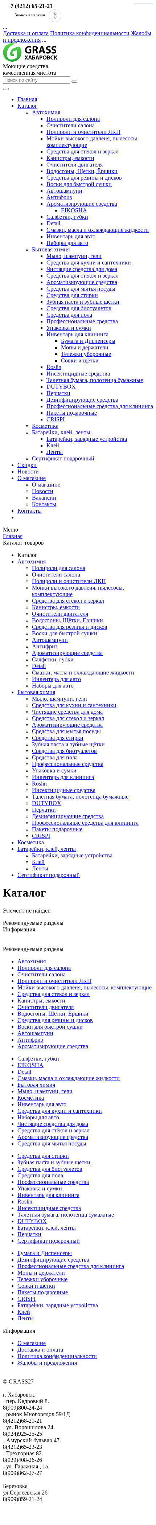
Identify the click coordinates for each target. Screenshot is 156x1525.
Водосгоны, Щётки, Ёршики (82, 171)
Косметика (45, 426)
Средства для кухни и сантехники (88, 262)
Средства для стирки (72, 295)
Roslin (53, 367)
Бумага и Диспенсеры (88, 341)
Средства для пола (69, 315)
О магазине (31, 478)
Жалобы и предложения (47, 1363)
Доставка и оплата (26, 33)
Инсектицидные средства (78, 373)
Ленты (54, 452)
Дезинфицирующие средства (82, 400)
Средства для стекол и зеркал (82, 151)
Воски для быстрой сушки (79, 184)
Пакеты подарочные (71, 413)
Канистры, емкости (70, 158)
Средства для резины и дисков (84, 178)
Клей (52, 445)
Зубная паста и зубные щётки (82, 302)
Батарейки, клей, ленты (61, 432)
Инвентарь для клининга (77, 334)
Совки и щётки (80, 360)
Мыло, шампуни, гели (74, 256)
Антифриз (59, 197)
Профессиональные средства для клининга (99, 406)
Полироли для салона (73, 119)
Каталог (27, 106)
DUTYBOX (61, 387)
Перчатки (58, 393)
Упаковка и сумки (68, 328)
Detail (53, 223)
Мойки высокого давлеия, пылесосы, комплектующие (84, 987)
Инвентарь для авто (70, 236)
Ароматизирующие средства (81, 204)
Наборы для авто (67, 243)
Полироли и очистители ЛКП (83, 132)
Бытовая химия (51, 249)
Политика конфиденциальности (90, 33)
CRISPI (55, 419)
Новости (28, 471)
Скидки (27, 465)
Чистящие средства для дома (81, 269)
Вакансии (44, 498)
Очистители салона (70, 125)
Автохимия (46, 112)
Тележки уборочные (86, 354)
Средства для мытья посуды (80, 289)
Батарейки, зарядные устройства (86, 439)
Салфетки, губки (67, 217)
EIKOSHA (74, 210)
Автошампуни (64, 191)
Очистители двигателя (74, 164)
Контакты (44, 504)
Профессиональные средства (82, 321)
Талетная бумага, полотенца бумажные (94, 380)
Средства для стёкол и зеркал (82, 275)
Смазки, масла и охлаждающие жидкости (97, 230)
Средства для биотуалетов (78, 308)
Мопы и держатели (84, 347)
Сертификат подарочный (63, 458)
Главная (27, 99)
